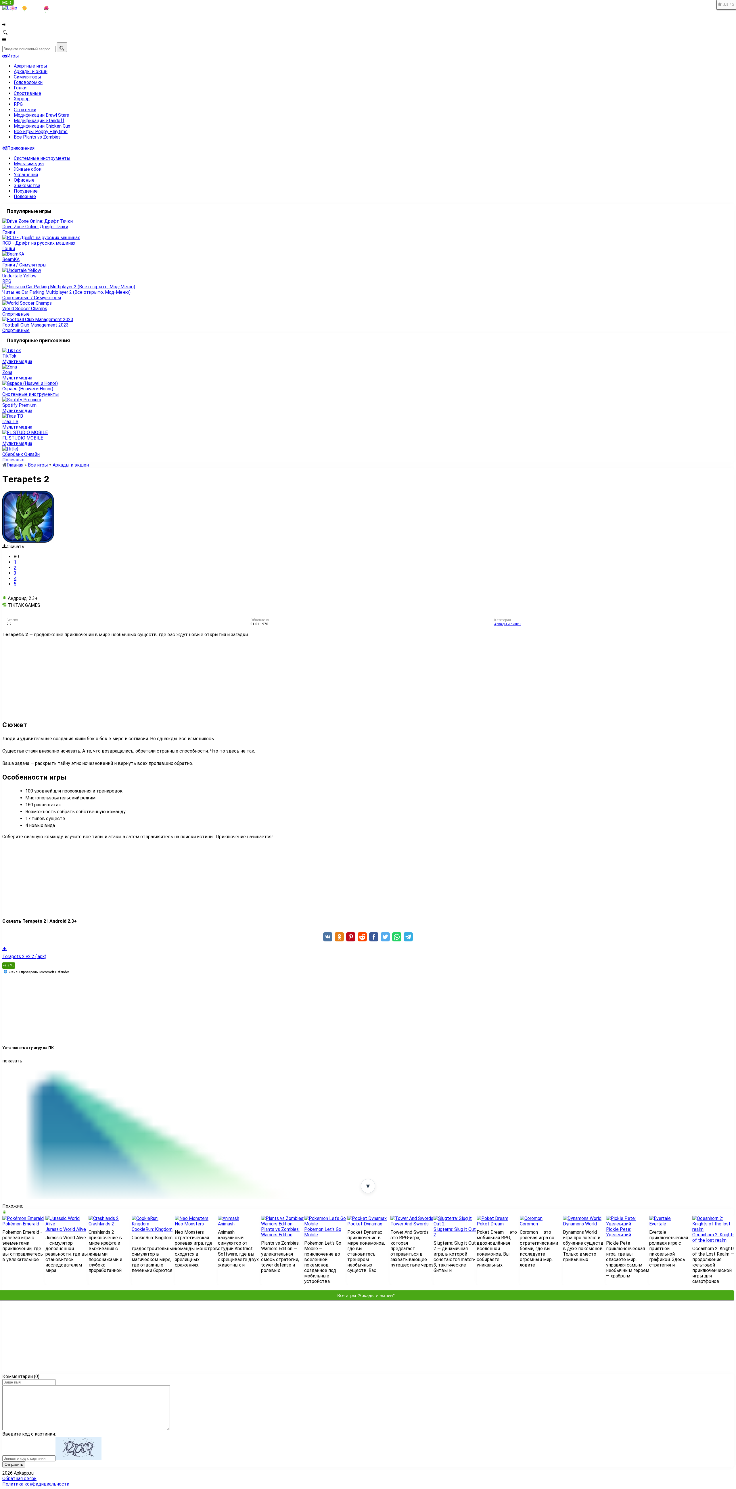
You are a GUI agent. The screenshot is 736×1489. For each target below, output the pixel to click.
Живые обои (27, 169)
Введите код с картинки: (29, 1434)
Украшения (26, 174)
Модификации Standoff (39, 120)
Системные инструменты (42, 158)
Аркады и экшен (507, 624)
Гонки (20, 88)
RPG (18, 104)
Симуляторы (27, 77)
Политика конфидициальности (35, 1484)
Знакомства (27, 185)
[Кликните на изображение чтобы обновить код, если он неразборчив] (78, 1458)
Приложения (20, 148)
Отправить (14, 1464)
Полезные (25, 196)
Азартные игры (30, 66)
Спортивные (27, 93)
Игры (13, 56)
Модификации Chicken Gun (42, 126)
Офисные (24, 180)
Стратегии (25, 109)
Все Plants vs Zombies (37, 137)
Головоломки (28, 82)
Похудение (26, 191)
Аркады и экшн (30, 71)
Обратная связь (19, 1478)
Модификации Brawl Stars (41, 115)
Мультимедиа (29, 163)
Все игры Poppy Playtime (41, 131)
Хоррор (22, 98)
